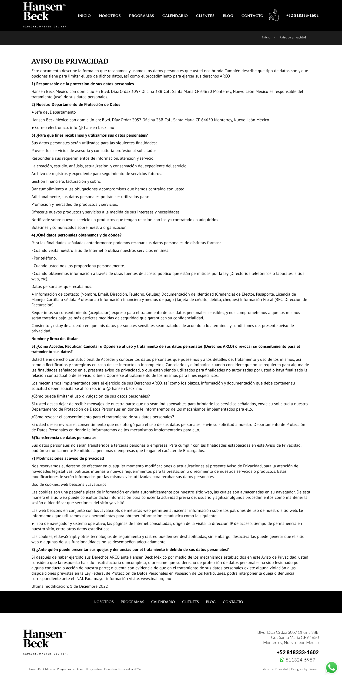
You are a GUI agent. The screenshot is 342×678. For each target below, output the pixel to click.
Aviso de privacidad (293, 37)
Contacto (233, 601)
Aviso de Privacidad (275, 669)
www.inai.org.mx (156, 578)
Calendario (163, 601)
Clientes (190, 601)
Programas (132, 601)
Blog (211, 601)
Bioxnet (314, 669)
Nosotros (104, 601)
